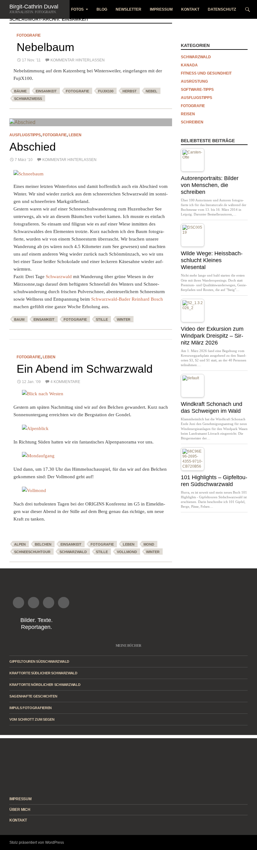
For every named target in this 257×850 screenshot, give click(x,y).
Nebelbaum (45, 47)
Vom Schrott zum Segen (32, 719)
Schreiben (192, 122)
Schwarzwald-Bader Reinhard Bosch (127, 299)
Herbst (130, 91)
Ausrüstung (194, 81)
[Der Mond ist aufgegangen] (91, 490)
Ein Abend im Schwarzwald (85, 368)
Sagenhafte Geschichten (33, 696)
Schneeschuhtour (32, 552)
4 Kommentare (65, 382)
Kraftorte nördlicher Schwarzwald (44, 685)
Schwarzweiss (28, 99)
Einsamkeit (46, 91)
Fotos (77, 9)
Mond (149, 544)
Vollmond (127, 552)
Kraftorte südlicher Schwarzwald (43, 673)
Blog (102, 9)
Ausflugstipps (25, 135)
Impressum (161, 9)
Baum (19, 319)
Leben (75, 135)
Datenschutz (222, 9)
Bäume (20, 91)
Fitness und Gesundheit (206, 73)
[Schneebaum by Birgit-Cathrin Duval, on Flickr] (28, 173)
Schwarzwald (59, 276)
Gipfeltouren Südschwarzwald (39, 661)
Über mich (19, 809)
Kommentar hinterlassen (77, 60)
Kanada (189, 65)
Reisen (188, 114)
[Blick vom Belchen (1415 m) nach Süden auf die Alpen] (91, 428)
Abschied (32, 146)
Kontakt (190, 9)
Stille (102, 319)
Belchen (43, 544)
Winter (123, 319)
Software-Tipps (197, 89)
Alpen (20, 544)
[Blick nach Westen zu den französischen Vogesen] (91, 394)
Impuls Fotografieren (30, 708)
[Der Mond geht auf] (91, 456)
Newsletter (128, 9)
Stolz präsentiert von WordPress (36, 842)
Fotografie (29, 35)
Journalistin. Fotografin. (33, 12)
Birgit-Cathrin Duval (33, 6)
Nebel (151, 91)
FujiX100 (105, 91)
